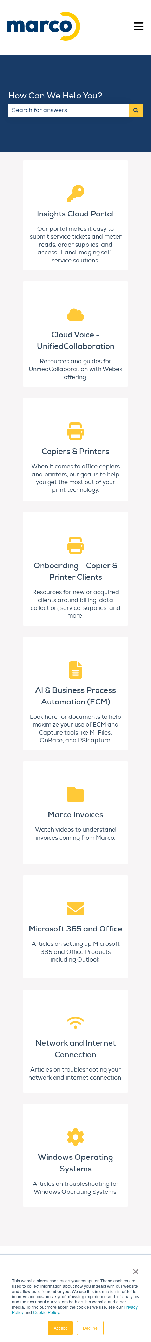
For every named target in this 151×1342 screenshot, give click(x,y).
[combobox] (68, 110)
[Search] (136, 110)
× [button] (136, 1269)
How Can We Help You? (55, 95)
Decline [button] (90, 1328)
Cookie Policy (46, 1312)
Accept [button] (60, 1328)
